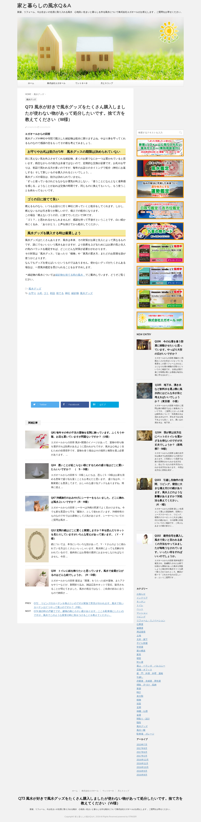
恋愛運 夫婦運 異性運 (149, 681)
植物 (139, 700)
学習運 (140, 647)
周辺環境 (141, 632)
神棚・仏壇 (142, 711)
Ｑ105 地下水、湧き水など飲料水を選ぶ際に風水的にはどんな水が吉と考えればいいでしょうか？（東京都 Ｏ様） (168, 393)
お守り (32, 293)
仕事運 (140, 624)
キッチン (141, 601)
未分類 (140, 696)
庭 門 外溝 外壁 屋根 (150, 673)
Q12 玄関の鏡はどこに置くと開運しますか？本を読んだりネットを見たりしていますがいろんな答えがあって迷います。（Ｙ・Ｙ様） (87, 534)
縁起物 (75, 293)
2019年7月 (142, 744)
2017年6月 (142, 752)
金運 (139, 715)
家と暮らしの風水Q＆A (44, 5)
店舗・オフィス (144, 669)
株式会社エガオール (56, 83)
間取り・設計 (143, 718)
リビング (141, 616)
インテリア (142, 598)
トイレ (140, 605)
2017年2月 (142, 756)
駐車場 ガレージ (145, 734)
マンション (142, 613)
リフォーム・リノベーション (151, 620)
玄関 (139, 707)
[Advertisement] (51, 329)
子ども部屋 (142, 643)
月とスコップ (107, 83)
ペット (140, 609)
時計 (139, 692)
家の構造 (141, 650)
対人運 (140, 662)
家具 (139, 654)
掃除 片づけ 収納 (146, 684)
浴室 (139, 703)
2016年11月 (142, 763)
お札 (39, 293)
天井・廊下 (142, 639)
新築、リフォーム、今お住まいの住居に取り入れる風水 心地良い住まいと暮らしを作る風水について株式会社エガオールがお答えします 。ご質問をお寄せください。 (100, 809)
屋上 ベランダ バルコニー (151, 666)
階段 (139, 722)
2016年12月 (143, 759)
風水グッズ (35, 288)
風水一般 (141, 730)
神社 (67, 293)
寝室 (139, 658)
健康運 (140, 628)
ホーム (31, 83)
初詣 (52, 293)
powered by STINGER (127, 817)
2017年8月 (142, 748)
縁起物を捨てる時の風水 (70, 274)
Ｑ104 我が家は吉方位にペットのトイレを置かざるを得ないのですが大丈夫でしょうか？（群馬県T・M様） (168, 440)
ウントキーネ (81, 83)
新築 (139, 688)
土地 (139, 635)
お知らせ (141, 594)
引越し (140, 677)
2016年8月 (142, 775)
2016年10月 (143, 767)
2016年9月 (142, 771)
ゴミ (46, 293)
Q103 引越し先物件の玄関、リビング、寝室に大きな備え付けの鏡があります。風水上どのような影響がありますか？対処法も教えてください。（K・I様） (169, 492)
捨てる (60, 293)
